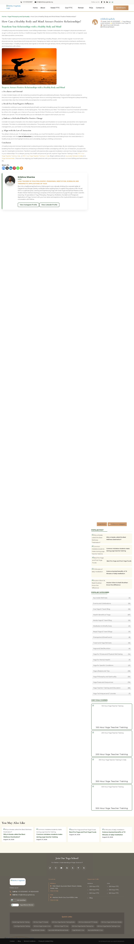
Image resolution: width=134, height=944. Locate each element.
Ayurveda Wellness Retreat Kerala (58, 930)
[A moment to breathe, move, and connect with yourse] (97, 43)
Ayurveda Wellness (100, 598)
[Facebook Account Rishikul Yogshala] (101, 2)
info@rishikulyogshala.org (45, 2)
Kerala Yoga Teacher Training (20, 922)
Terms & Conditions (29, 941)
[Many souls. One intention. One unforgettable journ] (125, 475)
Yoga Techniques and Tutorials (104, 693)
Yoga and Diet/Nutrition (101, 648)
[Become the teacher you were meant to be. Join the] (97, 184)
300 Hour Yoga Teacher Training (112, 781)
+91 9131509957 (27, 2)
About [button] (42, 8)
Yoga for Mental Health (101, 660)
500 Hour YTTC (94, 893)
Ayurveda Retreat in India (74, 156)
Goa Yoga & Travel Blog (101, 609)
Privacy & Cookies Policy (46, 941)
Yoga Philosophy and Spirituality (18, 16)
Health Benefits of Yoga (101, 615)
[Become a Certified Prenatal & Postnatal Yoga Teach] (125, 293)
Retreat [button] (81, 8)
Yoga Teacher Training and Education (107, 688)
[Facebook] (3, 168)
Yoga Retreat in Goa (78, 930)
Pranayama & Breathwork (102, 637)
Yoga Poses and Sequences (103, 682)
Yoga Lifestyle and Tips (101, 671)
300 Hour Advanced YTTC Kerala (88, 922)
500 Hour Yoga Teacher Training (112, 808)
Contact (12, 941)
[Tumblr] (84, 868)
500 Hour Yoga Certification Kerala (111, 922)
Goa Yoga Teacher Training (22, 926)
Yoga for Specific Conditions (103, 665)
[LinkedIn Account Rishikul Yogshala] (107, 2)
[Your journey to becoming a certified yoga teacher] (111, 478)
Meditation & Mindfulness (102, 626)
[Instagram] (56, 868)
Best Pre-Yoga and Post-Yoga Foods (119, 561)
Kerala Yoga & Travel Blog (102, 620)
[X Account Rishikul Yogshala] (104, 2)
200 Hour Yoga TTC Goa (61, 926)
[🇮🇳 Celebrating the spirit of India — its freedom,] (125, 102)
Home (35, 8)
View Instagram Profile (28, 205)
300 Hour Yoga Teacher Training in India (36, 156)
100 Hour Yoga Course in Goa (42, 926)
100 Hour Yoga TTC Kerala (40, 922)
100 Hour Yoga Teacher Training (112, 727)
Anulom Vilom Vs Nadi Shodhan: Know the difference (117, 584)
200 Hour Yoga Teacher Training (112, 754)
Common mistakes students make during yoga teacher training (118, 550)
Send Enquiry (121, 8)
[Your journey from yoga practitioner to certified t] (97, 114)
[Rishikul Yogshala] (18, 881)
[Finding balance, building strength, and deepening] (125, 46)
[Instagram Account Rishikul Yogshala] (110, 2)
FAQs (91, 8)
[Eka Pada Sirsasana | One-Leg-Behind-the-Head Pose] (111, 181)
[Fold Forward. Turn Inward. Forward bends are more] (97, 467)
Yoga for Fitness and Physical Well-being (108, 654)
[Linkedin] (10, 168)
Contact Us (100, 8)
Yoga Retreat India (8, 158)
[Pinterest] (14, 168)
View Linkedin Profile (49, 205)
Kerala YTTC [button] (55, 8)
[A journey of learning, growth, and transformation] (111, 53)
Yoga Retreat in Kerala (37, 930)
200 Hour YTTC (94, 886)
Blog (91, 898)
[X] (7, 168)
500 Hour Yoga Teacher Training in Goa (108, 926)
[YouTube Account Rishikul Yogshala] (112, 2)
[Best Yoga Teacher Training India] (15, 7)
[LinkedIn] (67, 868)
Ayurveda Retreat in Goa (95, 930)
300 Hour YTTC (94, 890)
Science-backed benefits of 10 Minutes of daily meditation (116, 572)
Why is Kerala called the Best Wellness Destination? (116, 538)
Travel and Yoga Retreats (102, 643)
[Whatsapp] (17, 168)
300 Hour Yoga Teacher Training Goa (82, 926)
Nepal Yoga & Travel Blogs (102, 631)
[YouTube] (61, 868)
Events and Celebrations (102, 603)
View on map (54, 891)
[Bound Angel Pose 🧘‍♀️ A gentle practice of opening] (111, 94)
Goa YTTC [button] (68, 8)
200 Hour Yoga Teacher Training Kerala (63, 922)
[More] (21, 168)
